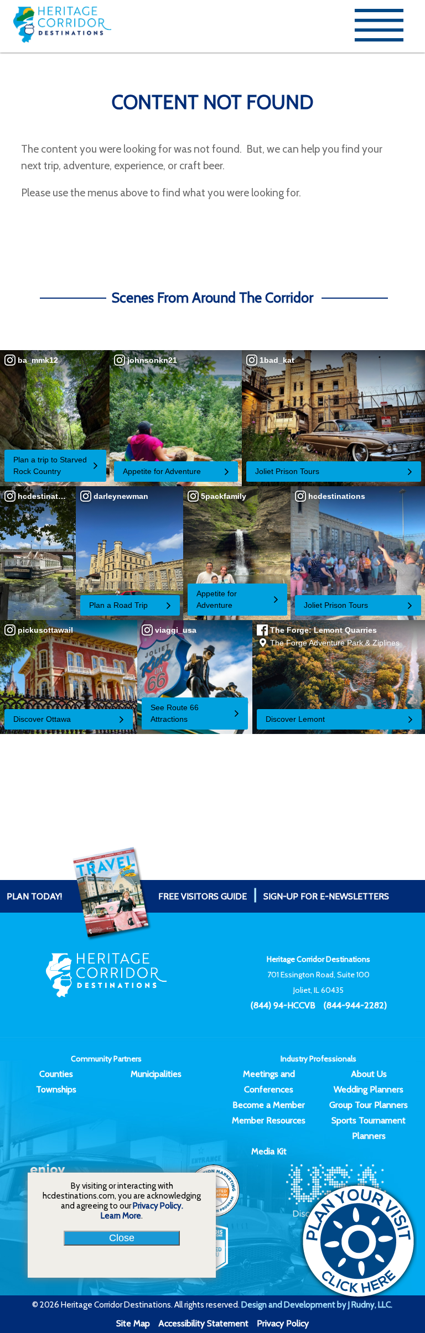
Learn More (121, 1216)
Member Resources (268, 1120)
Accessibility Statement (203, 1323)
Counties (56, 1074)
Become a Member (268, 1105)
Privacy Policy (283, 1323)
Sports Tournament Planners (368, 1128)
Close (121, 1237)
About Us (369, 1074)
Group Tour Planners (368, 1105)
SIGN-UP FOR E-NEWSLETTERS (326, 896)
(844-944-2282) (355, 1005)
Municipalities (156, 1074)
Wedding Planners (368, 1089)
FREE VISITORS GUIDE (127, 896)
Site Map (133, 1323)
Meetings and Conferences (269, 1082)
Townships (56, 1089)
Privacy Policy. (158, 1206)
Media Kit (269, 1151)
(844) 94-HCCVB (283, 1005)
